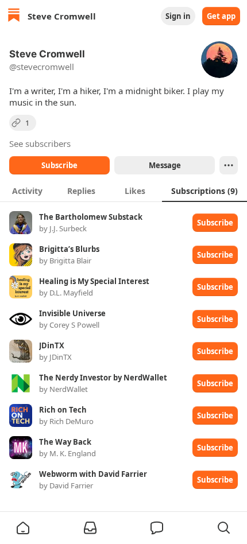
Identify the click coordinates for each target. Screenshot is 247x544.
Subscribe (59, 165)
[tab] (27, 190)
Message (165, 165)
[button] (23, 528)
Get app (221, 16)
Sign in (178, 16)
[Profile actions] (228, 165)
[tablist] (123, 190)
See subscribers (40, 143)
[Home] (14, 16)
